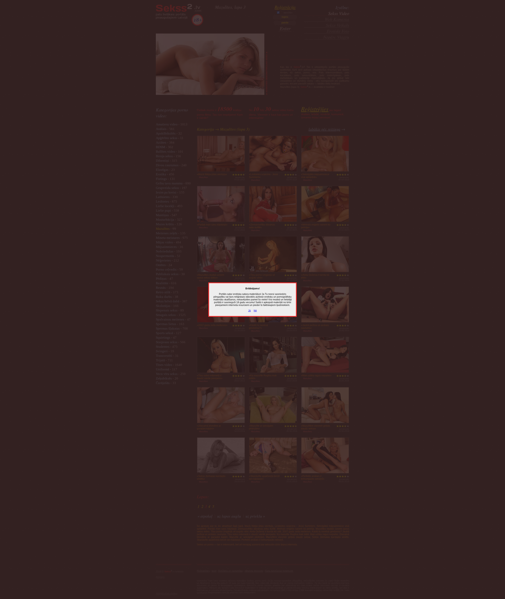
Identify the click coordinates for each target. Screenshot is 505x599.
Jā (249, 310)
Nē (255, 310)
